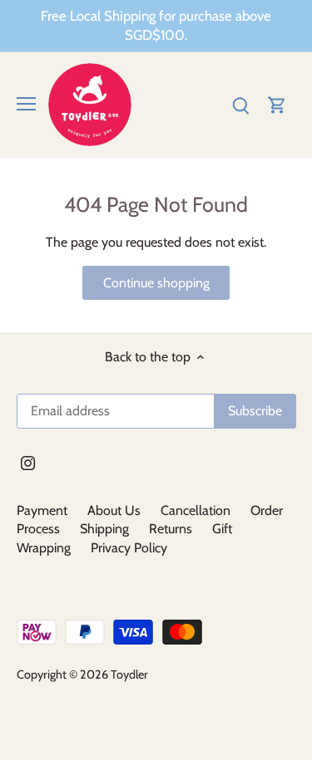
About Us (114, 510)
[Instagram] (28, 463)
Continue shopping (156, 283)
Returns (170, 529)
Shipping (104, 529)
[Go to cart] (277, 104)
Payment (42, 510)
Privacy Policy (129, 548)
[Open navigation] (26, 103)
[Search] (240, 104)
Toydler (129, 674)
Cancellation (195, 510)
